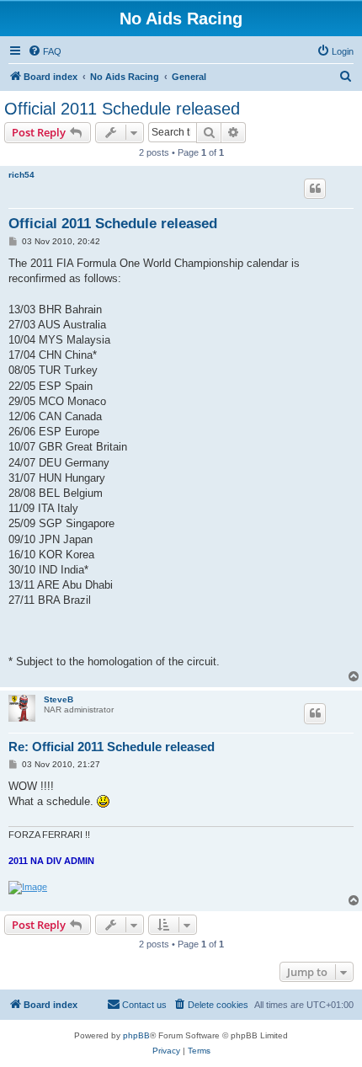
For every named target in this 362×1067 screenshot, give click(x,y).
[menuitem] (44, 51)
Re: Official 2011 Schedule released (111, 746)
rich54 (21, 174)
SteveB (58, 699)
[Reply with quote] (315, 189)
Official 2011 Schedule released (122, 108)
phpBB (136, 1035)
